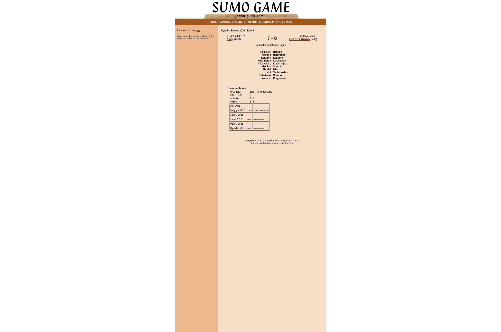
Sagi (230, 39)
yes (198, 30)
